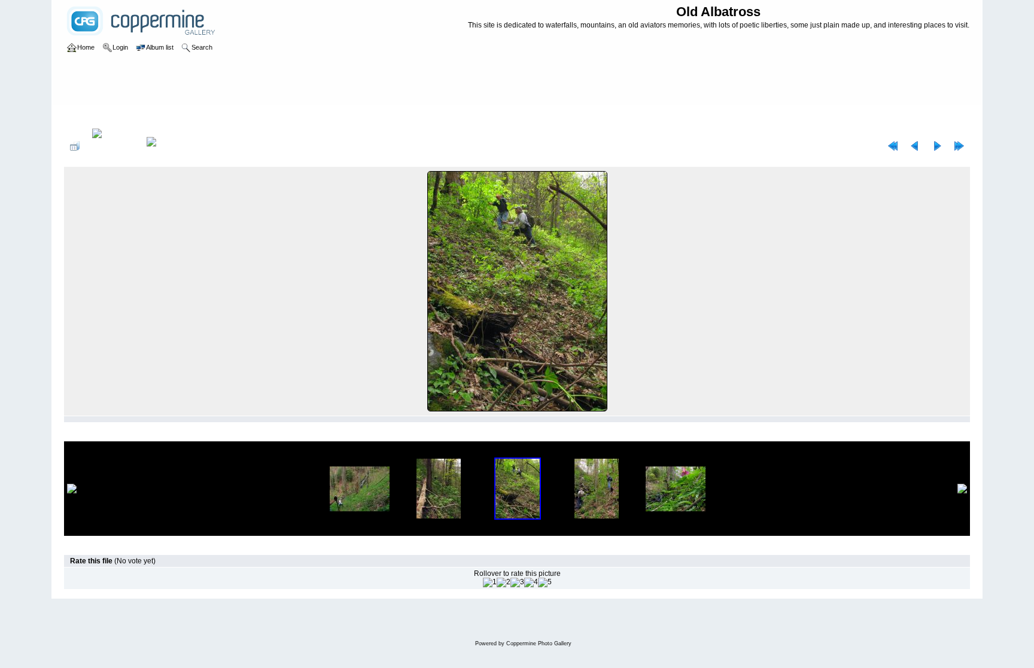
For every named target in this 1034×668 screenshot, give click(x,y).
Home (86, 116)
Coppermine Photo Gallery (538, 643)
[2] (503, 582)
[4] (531, 582)
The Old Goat (283, 116)
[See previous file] (915, 145)
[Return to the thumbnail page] (75, 145)
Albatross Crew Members (213, 116)
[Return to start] (893, 145)
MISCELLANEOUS (135, 116)
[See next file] (937, 145)
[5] (545, 582)
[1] (490, 582)
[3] (517, 582)
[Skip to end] (959, 145)
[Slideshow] (164, 146)
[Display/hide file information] (113, 146)
